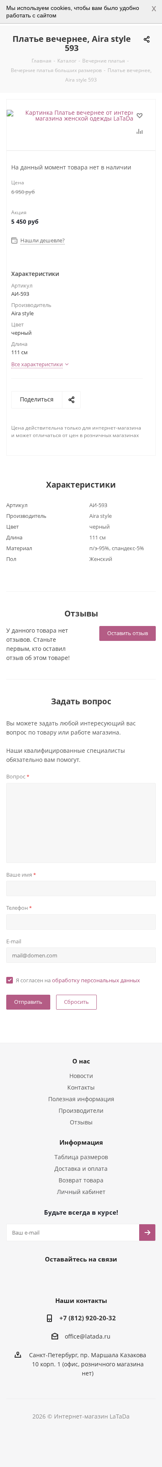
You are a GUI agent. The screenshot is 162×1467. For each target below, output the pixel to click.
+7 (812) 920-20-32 (87, 1318)
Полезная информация (81, 1099)
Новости (81, 1076)
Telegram (68, 1278)
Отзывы (81, 1122)
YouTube (89, 1278)
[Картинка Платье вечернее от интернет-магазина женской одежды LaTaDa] (81, 115)
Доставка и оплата (81, 1168)
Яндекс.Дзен (110, 1278)
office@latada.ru (87, 1337)
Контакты (81, 1087)
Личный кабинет (81, 1192)
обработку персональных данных (96, 980)
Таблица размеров (81, 1157)
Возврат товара (81, 1180)
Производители (81, 1110)
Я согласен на (78, 980)
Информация (81, 1142)
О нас (81, 1061)
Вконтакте (47, 1278)
